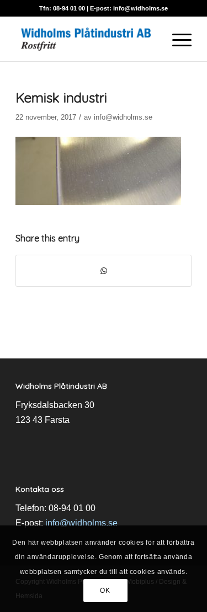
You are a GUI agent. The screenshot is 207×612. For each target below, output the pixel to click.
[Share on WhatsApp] (103, 270)
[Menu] (176, 39)
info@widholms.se (140, 8)
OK (105, 590)
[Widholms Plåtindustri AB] (85, 39)
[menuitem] (176, 39)
